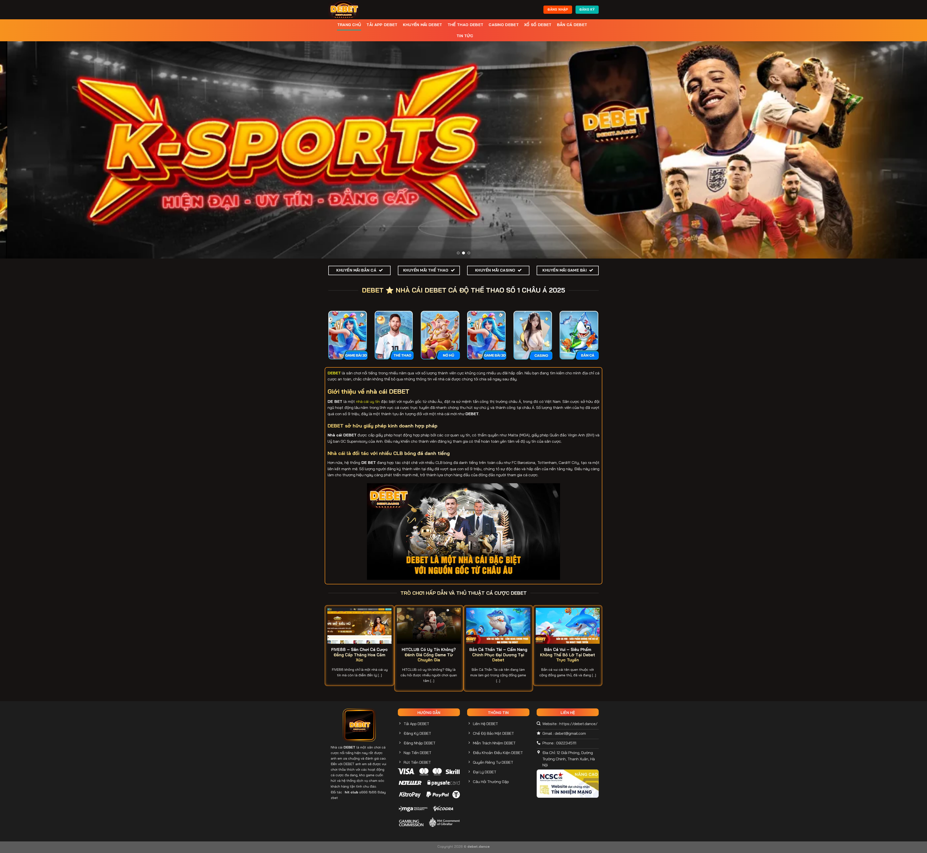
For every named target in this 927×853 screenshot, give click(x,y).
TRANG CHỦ (349, 24)
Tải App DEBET (381, 24)
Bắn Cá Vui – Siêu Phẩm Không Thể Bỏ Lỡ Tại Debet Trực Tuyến (567, 654)
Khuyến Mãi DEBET (422, 24)
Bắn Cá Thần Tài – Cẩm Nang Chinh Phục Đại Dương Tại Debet (498, 654)
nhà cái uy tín (368, 401)
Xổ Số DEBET (538, 24)
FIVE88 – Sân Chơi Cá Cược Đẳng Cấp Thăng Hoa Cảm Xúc (359, 654)
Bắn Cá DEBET (572, 24)
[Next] (902, 150)
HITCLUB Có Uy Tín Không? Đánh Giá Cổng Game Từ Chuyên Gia (429, 654)
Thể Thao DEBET (465, 24)
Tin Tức (464, 35)
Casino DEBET (504, 24)
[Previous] (24, 150)
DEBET (349, 747)
